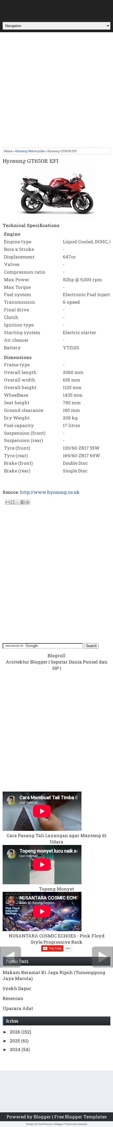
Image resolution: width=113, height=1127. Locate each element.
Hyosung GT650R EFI (31, 161)
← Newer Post (10, 957)
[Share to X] (17, 502)
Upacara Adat (18, 1008)
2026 (15, 1032)
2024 (16, 1049)
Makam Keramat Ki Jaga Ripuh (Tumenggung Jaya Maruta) (54, 975)
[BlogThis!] (12, 502)
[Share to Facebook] (22, 502)
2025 (15, 1041)
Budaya (58, 8)
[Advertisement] (56, 91)
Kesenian (13, 998)
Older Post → (102, 957)
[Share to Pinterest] (27, 502)
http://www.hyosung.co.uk (50, 492)
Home (8, 151)
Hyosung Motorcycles (30, 151)
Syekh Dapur (17, 988)
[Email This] (7, 502)
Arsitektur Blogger (27, 662)
